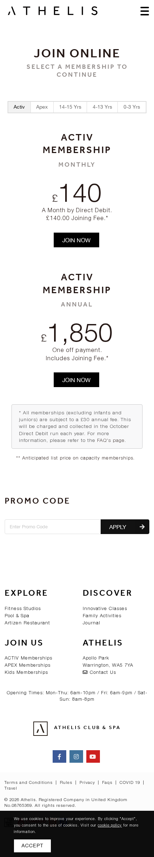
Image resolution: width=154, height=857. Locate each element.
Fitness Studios (23, 608)
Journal (91, 622)
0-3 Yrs (132, 107)
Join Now (76, 240)
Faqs (108, 782)
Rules (67, 782)
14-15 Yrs (70, 107)
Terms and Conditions (29, 782)
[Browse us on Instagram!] (76, 756)
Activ (19, 107)
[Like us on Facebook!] (59, 756)
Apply (117, 527)
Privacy (88, 782)
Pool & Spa (17, 615)
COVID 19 (130, 782)
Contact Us (102, 672)
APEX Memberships (27, 665)
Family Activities (102, 615)
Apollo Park (96, 658)
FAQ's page (111, 440)
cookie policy (110, 825)
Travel (10, 788)
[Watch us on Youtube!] (93, 756)
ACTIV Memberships (28, 658)
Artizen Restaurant (27, 622)
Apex (42, 107)
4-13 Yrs (102, 107)
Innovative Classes (105, 608)
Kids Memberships (26, 672)
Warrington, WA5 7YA (108, 665)
